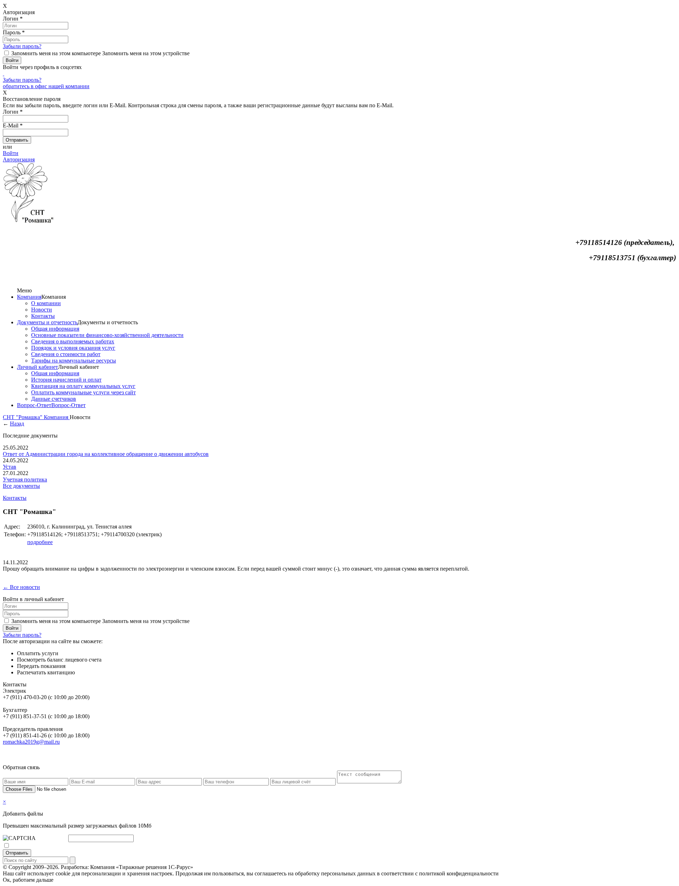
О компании (46, 303)
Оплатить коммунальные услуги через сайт (83, 392)
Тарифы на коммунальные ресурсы (73, 361)
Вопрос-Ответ (34, 405)
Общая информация (55, 329)
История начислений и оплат (66, 380)
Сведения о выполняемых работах (72, 341)
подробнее (40, 542)
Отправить (17, 853)
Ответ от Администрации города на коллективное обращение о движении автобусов (106, 454)
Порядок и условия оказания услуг (73, 348)
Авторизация (19, 159)
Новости (41, 310)
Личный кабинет (37, 367)
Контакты (43, 316)
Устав (9, 467)
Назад (17, 424)
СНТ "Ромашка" (23, 417)
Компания (29, 297)
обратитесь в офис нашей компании (46, 86)
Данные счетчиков (53, 399)
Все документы (21, 486)
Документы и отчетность (47, 322)
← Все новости (21, 587)
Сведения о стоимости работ (65, 354)
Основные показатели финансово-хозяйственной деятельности (107, 335)
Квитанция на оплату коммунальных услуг (83, 386)
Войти (10, 153)
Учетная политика (25, 479)
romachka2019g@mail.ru (31, 742)
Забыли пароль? (22, 46)
